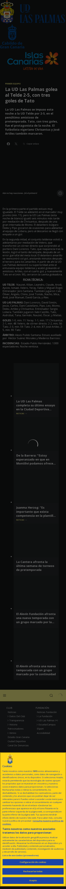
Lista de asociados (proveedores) (20, 855)
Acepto (33, 880)
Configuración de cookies (33, 862)
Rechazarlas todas (32, 871)
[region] (33, 819)
